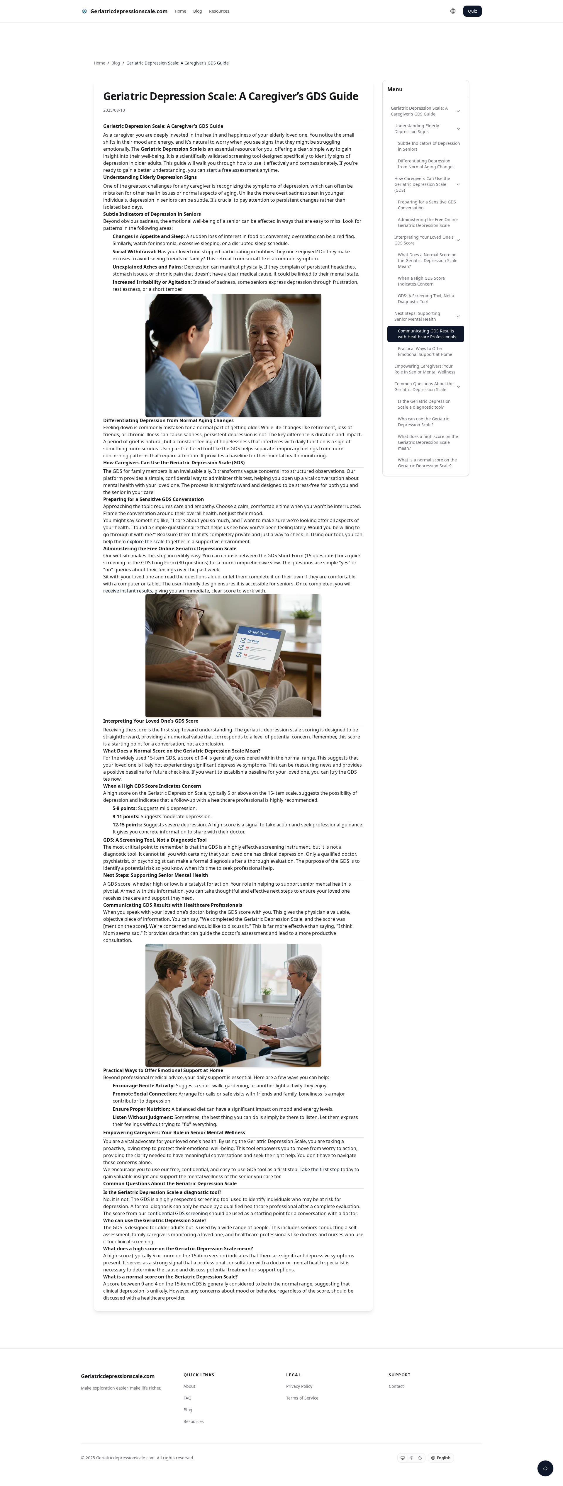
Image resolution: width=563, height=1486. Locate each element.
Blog (197, 11)
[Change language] (453, 11)
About (189, 1386)
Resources (219, 11)
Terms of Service (302, 1398)
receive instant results (127, 590)
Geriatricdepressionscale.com (118, 1376)
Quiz (472, 11)
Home (180, 11)
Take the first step (320, 1169)
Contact (396, 1386)
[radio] (402, 1458)
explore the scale (146, 541)
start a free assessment (232, 170)
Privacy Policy (299, 1386)
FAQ (187, 1398)
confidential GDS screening (177, 1213)
